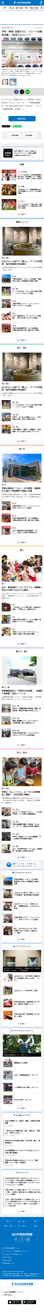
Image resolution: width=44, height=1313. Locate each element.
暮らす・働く (34, 8)
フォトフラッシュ (7, 27)
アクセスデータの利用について (12, 1254)
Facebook (16, 1239)
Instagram (28, 1239)
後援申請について (8, 1263)
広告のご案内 (7, 1260)
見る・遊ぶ (19, 8)
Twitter (22, 1239)
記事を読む (22, 119)
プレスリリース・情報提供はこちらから (15, 1251)
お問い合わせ (7, 1257)
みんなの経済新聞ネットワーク (22, 1284)
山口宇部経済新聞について (11, 1248)
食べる (12, 8)
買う (26, 8)
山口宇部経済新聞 (22, 2)
